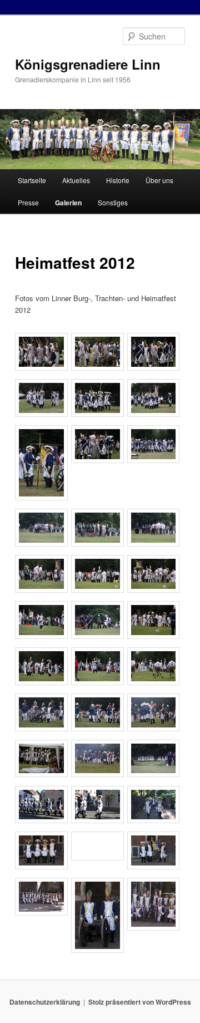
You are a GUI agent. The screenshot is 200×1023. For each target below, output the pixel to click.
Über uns (159, 180)
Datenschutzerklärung (44, 1002)
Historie (117, 180)
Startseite (32, 180)
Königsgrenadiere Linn (88, 64)
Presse (28, 202)
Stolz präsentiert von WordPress (139, 1002)
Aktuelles (76, 180)
